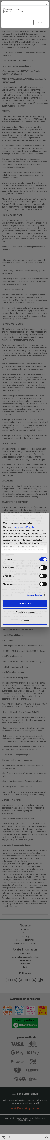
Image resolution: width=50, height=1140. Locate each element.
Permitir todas (25, 603)
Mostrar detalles (34, 595)
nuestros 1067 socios (24, 527)
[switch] (43, 567)
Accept (40, 22)
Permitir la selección (25, 612)
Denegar (25, 621)
